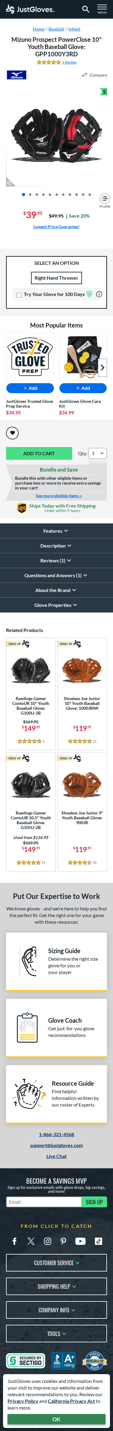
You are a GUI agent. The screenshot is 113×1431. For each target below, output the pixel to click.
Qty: (82, 453)
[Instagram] (47, 1241)
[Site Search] (85, 9)
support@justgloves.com (56, 1145)
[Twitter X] (31, 1241)
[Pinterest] (63, 1241)
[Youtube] (80, 1241)
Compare (98, 74)
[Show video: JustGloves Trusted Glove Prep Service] (90, 194)
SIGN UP (94, 1202)
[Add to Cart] (39, 453)
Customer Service (54, 1262)
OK (56, 1419)
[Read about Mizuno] (16, 75)
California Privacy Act (71, 1401)
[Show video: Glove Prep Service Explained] (76, 194)
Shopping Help (54, 1285)
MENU (104, 11)
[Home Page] (30, 9)
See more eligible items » (59, 495)
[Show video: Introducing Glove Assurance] (83, 194)
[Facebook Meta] (14, 1241)
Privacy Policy (23, 1401)
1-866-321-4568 (56, 1134)
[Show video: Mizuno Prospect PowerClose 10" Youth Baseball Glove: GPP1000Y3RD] (70, 194)
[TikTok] (98, 1241)
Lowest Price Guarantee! (56, 226)
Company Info (54, 1309)
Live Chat (56, 1156)
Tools (53, 1333)
